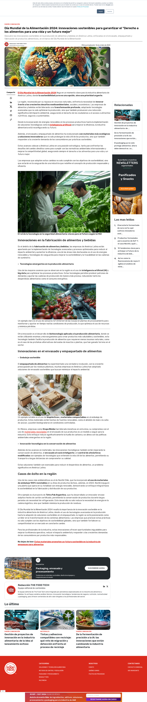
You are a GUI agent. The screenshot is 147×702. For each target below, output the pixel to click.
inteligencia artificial (60, 125)
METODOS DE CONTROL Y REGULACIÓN (51, 670)
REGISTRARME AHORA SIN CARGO (103, 699)
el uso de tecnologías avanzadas (75, 512)
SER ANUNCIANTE (133, 670)
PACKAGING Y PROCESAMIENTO (49, 674)
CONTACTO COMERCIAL (135, 667)
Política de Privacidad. (83, 6)
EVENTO (91, 667)
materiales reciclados (35, 431)
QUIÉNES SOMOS (94, 670)
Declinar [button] (109, 11)
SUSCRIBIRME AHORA (96, 568)
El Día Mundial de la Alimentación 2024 (37, 92)
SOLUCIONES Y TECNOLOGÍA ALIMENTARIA (52, 667)
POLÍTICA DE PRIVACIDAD (97, 674)
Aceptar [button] (101, 11)
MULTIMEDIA (42, 680)
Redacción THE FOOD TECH (18, 43)
